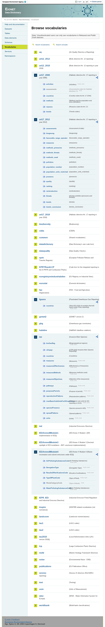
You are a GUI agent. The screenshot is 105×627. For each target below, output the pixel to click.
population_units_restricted (57, 172)
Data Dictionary (24, 19)
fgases (42, 299)
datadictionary (46, 244)
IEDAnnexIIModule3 (48, 442)
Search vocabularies (42, 45)
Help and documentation (15, 24)
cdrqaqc (49, 350)
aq (40, 52)
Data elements (11, 38)
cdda (41, 231)
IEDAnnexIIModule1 (48, 433)
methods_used (52, 157)
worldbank (44, 605)
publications (45, 566)
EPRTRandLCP (46, 267)
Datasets (8, 29)
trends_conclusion (53, 207)
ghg (41, 323)
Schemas (8, 42)
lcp (40, 546)
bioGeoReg (50, 343)
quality (49, 181)
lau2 (41, 530)
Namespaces (10, 56)
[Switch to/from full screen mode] (87, 2)
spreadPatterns (52, 413)
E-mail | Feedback (12, 619)
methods (49, 101)
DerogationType (52, 467)
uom (41, 589)
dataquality (44, 251)
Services (8, 51)
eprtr (41, 258)
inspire (42, 507)
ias (40, 337)
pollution (49, 162)
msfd (41, 553)
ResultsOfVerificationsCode (57, 473)
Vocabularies (10, 47)
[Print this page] (84, 2)
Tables (7, 33)
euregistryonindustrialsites (52, 276)
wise (41, 596)
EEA (15, 2)
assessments (51, 128)
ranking (49, 186)
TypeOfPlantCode (53, 478)
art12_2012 (44, 59)
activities (49, 84)
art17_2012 (44, 119)
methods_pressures (54, 148)
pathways (50, 386)
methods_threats (52, 153)
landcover (44, 517)
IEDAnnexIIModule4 (48, 452)
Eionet (15, 19)
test (41, 582)
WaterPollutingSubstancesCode (57, 488)
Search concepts (62, 45)
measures (50, 143)
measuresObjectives (54, 379)
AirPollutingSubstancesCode (57, 461)
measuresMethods (53, 373)
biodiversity (45, 224)
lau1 (41, 523)
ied (40, 426)
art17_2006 (44, 75)
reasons (49, 107)
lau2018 (43, 537)
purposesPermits (53, 391)
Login (79, 1)
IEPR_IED (44, 498)
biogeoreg (50, 133)
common (43, 237)
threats (49, 196)
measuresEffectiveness (55, 366)
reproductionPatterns (54, 396)
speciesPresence (53, 408)
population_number (54, 167)
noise (42, 560)
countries (50, 96)
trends (48, 112)
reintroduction (51, 191)
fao (40, 290)
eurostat (43, 283)
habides (43, 330)
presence (49, 177)
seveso (42, 573)
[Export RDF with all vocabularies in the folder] (97, 77)
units (48, 418)
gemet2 (42, 317)
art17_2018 (44, 215)
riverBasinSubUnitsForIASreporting (57, 401)
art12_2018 (44, 66)
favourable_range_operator (56, 138)
